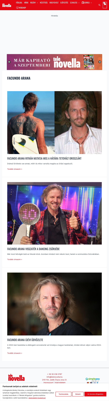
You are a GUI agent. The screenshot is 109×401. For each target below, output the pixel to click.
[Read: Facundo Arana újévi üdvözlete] (54, 304)
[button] (37, 2)
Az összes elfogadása (95, 394)
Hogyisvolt (53, 2)
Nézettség (44, 2)
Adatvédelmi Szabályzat (37, 398)
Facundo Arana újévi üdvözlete (25, 340)
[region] (54, 392)
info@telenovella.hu (54, 377)
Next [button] (99, 62)
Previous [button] (9, 62)
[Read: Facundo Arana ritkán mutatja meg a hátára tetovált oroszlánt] (54, 122)
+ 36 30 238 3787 (54, 374)
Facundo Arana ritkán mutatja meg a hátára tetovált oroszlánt (44, 158)
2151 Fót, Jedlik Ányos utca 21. (54, 380)
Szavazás (73, 2)
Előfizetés (64, 2)
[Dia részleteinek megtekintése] (54, 62)
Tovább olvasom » (14, 169)
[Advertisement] (54, 35)
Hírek (26, 2)
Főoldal (19, 2)
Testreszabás (63, 394)
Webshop (22, 7)
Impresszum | (49, 382)
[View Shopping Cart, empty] (105, 5)
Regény (33, 2)
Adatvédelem (60, 382)
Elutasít (77, 394)
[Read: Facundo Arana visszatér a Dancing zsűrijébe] (54, 213)
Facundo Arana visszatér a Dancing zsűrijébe (33, 249)
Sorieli (87, 2)
